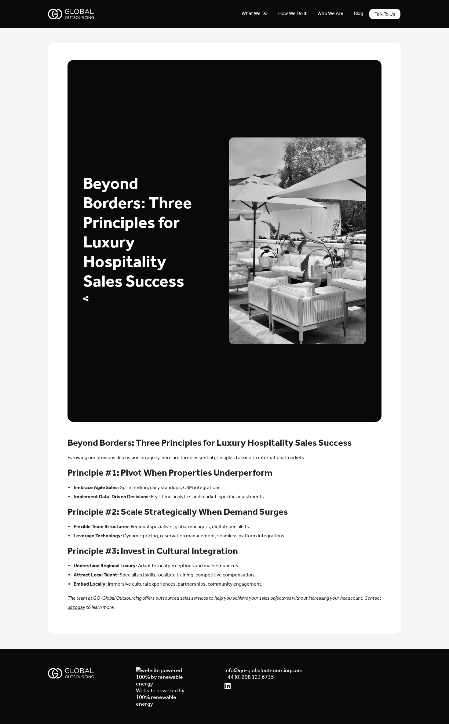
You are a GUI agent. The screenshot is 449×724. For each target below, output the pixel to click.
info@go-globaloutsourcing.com (250, 670)
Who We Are (330, 13)
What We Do (255, 13)
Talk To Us (384, 14)
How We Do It (292, 13)
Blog (358, 13)
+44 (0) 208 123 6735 (249, 677)
